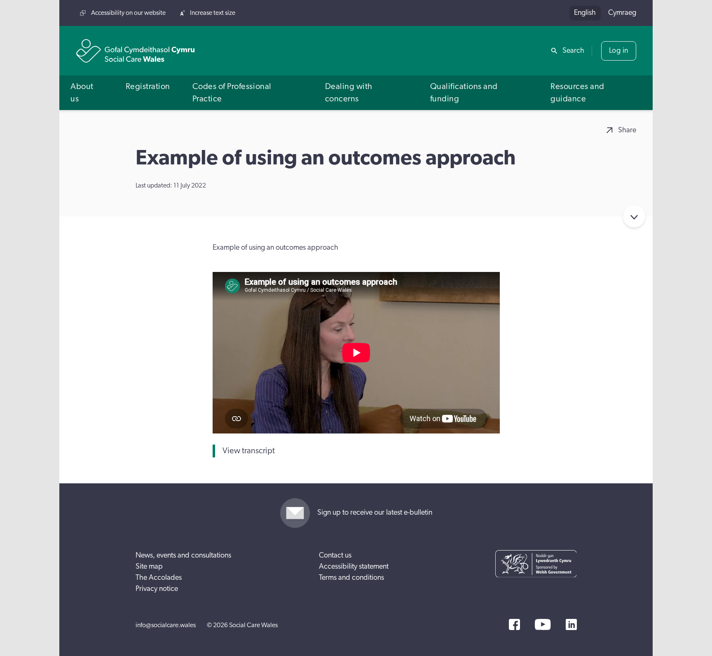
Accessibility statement (354, 566)
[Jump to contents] (634, 216)
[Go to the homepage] (135, 51)
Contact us (335, 555)
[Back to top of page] (697, 13)
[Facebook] (514, 624)
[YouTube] (542, 624)
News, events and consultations (183, 555)
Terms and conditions (351, 577)
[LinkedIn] (571, 624)
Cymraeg (622, 12)
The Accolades (159, 577)
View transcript (248, 451)
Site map (149, 566)
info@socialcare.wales (166, 625)
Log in (618, 50)
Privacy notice (157, 589)
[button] (87, 92)
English (585, 12)
